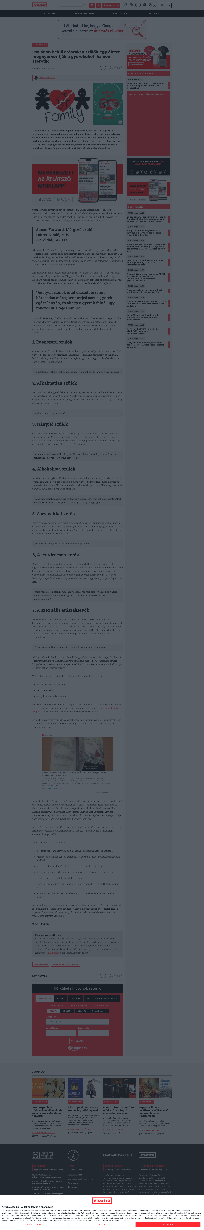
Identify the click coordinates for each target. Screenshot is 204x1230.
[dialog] (102, 1212)
